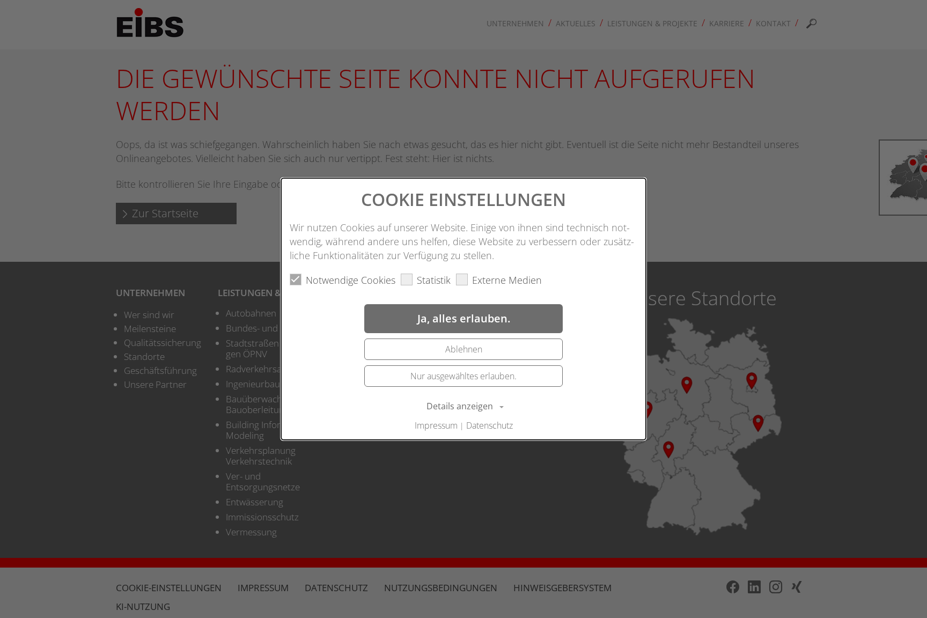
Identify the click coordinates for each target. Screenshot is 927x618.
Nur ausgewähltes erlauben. (463, 376)
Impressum (436, 425)
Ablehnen (463, 349)
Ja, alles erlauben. (463, 318)
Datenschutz (489, 425)
